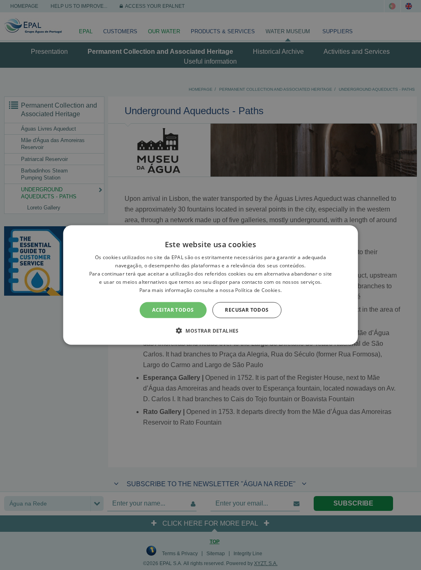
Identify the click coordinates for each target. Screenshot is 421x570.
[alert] (210, 285)
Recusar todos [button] (246, 309)
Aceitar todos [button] (173, 309)
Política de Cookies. (258, 289)
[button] (210, 330)
